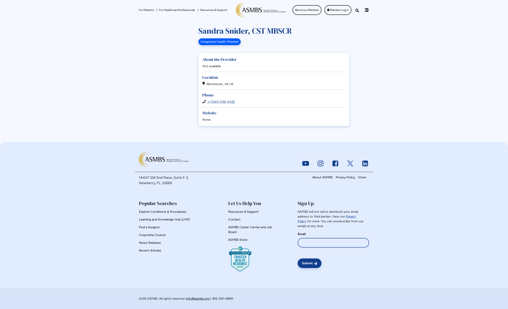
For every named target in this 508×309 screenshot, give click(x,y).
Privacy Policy (345, 177)
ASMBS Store (237, 240)
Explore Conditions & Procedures (162, 212)
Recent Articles (150, 250)
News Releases (150, 243)
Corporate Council (152, 235)
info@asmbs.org (197, 298)
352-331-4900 (222, 298)
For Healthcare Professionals (177, 10)
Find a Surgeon (149, 227)
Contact (234, 219)
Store (362, 177)
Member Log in (339, 10)
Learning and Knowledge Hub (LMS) (164, 219)
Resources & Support (213, 10)
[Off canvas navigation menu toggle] (367, 10)
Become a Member (307, 10)
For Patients (147, 10)
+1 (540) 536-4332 (221, 102)
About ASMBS (322, 177)
